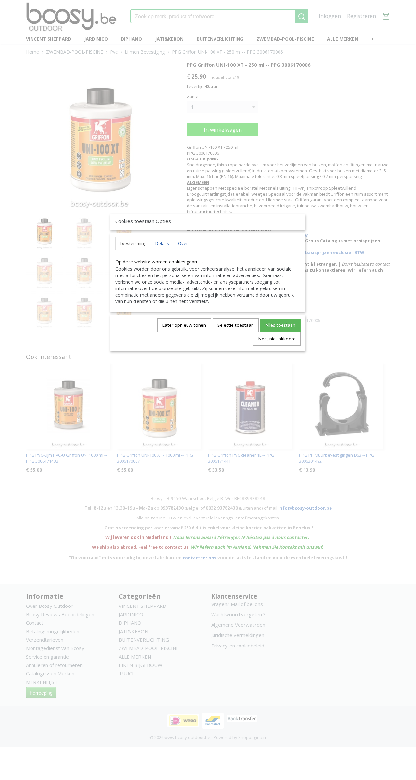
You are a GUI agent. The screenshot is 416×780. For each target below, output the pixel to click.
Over (183, 243)
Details (162, 243)
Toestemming (133, 243)
